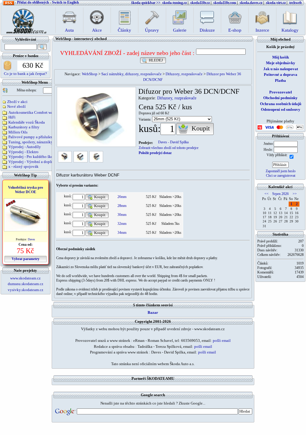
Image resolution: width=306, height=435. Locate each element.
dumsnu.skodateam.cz (25, 284)
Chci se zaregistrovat (280, 175)
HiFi (12, 117)
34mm (121, 232)
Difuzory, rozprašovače (184, 74)
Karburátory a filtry (23, 127)
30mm (121, 215)
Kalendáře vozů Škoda (26, 122)
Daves (31, 239)
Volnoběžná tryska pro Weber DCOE (25, 189)
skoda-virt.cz (276, 3)
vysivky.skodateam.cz (25, 290)
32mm (121, 224)
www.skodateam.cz (25, 278)
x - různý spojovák (23, 166)
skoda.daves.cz (251, 3)
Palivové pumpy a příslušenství (33, 137)
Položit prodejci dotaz (155, 153)
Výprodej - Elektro (23, 152)
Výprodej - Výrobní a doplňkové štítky (39, 161)
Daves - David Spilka (173, 142)
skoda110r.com (224, 3)
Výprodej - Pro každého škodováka (36, 156)
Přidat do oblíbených (33, 2)
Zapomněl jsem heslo (281, 171)
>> (295, 194)
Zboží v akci (17, 101)
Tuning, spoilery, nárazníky (30, 142)
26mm (121, 197)
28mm (121, 206)
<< (266, 194)
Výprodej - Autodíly (24, 147)
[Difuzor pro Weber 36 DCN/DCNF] (65, 156)
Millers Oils (17, 132)
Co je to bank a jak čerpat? (25, 73)
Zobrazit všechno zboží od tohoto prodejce (168, 148)
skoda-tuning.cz (174, 3)
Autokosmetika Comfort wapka (33, 112)
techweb (295, 3)
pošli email (222, 340)
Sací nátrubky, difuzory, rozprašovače (131, 74)
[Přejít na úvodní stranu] (24, 20)
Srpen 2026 (280, 194)
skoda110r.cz (200, 3)
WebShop (89, 74)
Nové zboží (16, 106)
